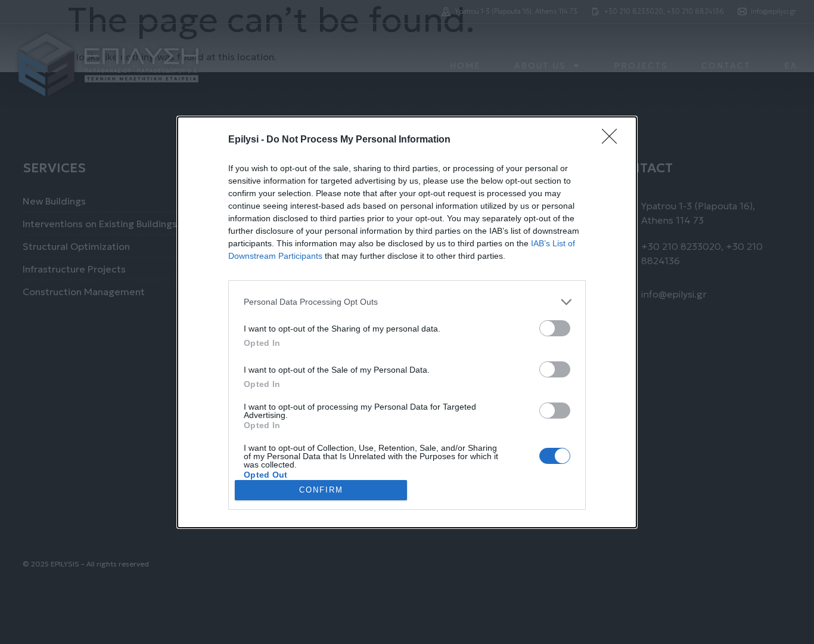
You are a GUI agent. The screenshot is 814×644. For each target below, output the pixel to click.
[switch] (554, 328)
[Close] (613, 140)
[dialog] (407, 322)
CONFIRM (321, 489)
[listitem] (407, 302)
